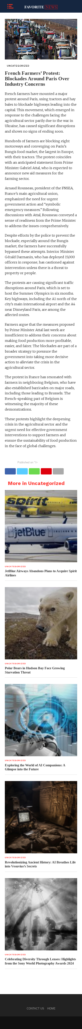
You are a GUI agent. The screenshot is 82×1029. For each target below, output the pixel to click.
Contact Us (35, 1008)
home (51, 1008)
